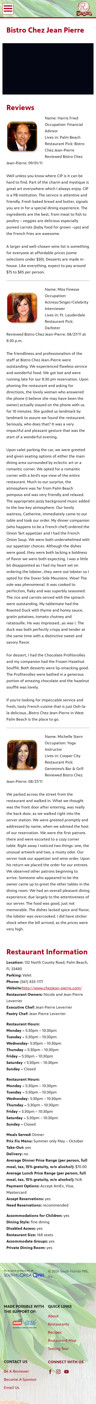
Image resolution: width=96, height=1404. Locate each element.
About (53, 1316)
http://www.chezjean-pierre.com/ (52, 988)
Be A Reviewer (16, 1371)
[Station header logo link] (84, 8)
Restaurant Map (62, 1340)
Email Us (11, 1387)
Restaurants (58, 1324)
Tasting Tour (58, 1348)
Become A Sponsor (20, 1379)
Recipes (55, 1332)
